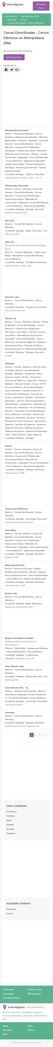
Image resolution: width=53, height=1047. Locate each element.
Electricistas (20, 648)
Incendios (26, 414)
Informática (10, 332)
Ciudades (9, 994)
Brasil (5, 1026)
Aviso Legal (35, 989)
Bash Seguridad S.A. (15, 565)
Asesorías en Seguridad (16, 694)
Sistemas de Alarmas (14, 349)
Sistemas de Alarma (33, 345)
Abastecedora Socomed (16, 130)
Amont (8, 446)
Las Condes (31, 519)
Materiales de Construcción (17, 154)
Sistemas (41, 342)
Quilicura (30, 174)
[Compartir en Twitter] (11, 69)
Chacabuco (11, 811)
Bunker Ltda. (11, 593)
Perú (5, 1034)
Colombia (7, 1030)
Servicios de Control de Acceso (19, 421)
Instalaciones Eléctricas (37, 648)
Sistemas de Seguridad (34, 161)
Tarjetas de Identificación (35, 579)
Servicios (31, 418)
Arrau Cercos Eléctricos (16, 509)
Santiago (20, 174)
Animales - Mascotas (27, 140)
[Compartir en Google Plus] (17, 69)
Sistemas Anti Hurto (14, 345)
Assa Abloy (10, 530)
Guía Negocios (16, 1007)
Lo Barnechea (32, 655)
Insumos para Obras (26, 150)
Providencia (31, 262)
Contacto (9, 989)
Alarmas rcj (10, 318)
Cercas (38, 134)
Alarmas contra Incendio (25, 691)
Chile (30, 1026)
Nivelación (23, 407)
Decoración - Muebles (23, 397)
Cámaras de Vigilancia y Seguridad (20, 380)
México (31, 1030)
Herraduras (10, 150)
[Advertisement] (26, 99)
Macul (28, 603)
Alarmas (36, 322)
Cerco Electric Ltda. (14, 666)
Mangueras (18, 255)
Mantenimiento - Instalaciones (18, 404)
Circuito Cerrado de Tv (32, 390)
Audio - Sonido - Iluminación (27, 377)
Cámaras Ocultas (22, 384)
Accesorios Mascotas (24, 134)
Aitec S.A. (9, 242)
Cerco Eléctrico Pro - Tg (16, 688)
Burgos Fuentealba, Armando (19, 638)
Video (7, 434)
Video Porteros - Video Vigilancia (26, 434)
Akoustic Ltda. (12, 297)
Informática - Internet (26, 332)
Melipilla (10, 824)
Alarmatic (9, 363)
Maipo (9, 820)
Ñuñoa (29, 676)
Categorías (35, 994)
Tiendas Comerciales (14, 164)
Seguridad (22, 157)
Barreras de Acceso (23, 568)
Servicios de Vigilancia (25, 342)
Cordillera (10, 816)
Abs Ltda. (9, 220)
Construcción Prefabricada (27, 147)
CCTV (43, 384)
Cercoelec (10, 712)
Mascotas (41, 150)
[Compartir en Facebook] (6, 69)
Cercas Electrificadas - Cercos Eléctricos (24, 651)
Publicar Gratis (42, 6)
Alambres (9, 137)
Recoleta (30, 582)
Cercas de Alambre (13, 387)
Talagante (10, 833)
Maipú (28, 231)
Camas (35, 384)
